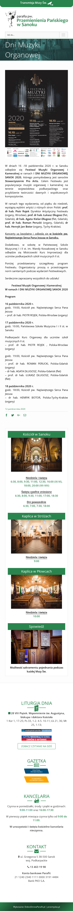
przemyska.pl (53, 906)
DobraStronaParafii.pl (35, 906)
